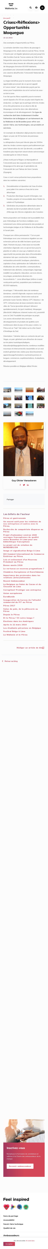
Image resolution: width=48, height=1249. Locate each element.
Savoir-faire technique (13, 1224)
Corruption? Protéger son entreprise (22, 590)
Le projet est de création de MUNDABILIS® (17, 546)
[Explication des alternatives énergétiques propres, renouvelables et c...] (29, 398)
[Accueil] (10, 6)
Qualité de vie (9, 1228)
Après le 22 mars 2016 (15, 624)
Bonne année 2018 (13, 565)
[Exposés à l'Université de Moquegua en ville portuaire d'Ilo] (41, 406)
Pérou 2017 (9, 605)
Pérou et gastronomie (14, 518)
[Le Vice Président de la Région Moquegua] (41, 398)
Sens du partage (10, 1216)
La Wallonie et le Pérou (15, 635)
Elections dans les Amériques (18, 621)
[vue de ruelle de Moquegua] (7, 406)
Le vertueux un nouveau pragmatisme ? (23, 568)
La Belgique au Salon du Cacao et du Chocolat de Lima (22, 585)
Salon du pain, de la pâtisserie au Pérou (20, 610)
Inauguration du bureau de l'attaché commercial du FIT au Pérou (22, 601)
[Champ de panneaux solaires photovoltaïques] (29, 390)
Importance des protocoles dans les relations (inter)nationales (21, 576)
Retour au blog (11, 661)
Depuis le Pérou (11, 614)
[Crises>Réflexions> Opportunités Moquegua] (7, 390)
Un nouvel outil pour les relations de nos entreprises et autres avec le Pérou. (22, 523)
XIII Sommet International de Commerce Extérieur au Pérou (23, 555)
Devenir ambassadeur (20, 1166)
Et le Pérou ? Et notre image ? (18, 618)
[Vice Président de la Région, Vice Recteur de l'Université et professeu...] (18, 398)
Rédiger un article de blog (30, 648)
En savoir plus (30, 1240)
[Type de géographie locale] (7, 398)
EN (26, 1236)
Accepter (9, 1244)
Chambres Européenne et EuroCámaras (23, 572)
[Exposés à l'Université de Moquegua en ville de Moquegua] (18, 406)
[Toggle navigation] (42, 7)
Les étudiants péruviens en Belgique (22, 628)
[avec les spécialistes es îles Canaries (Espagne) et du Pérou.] (41, 390)
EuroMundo (9, 596)
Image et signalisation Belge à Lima (21, 551)
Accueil (6, 18)
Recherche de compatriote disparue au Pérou (23, 530)
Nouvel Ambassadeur (14, 581)
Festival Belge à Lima (14, 631)
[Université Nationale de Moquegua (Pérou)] (18, 390)
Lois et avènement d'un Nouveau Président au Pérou (20, 560)
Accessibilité (8, 1220)
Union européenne (12, 593)
